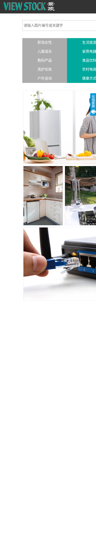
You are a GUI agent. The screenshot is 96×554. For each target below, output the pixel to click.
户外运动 (45, 78)
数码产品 (45, 60)
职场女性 (45, 42)
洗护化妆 (45, 69)
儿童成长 (45, 51)
